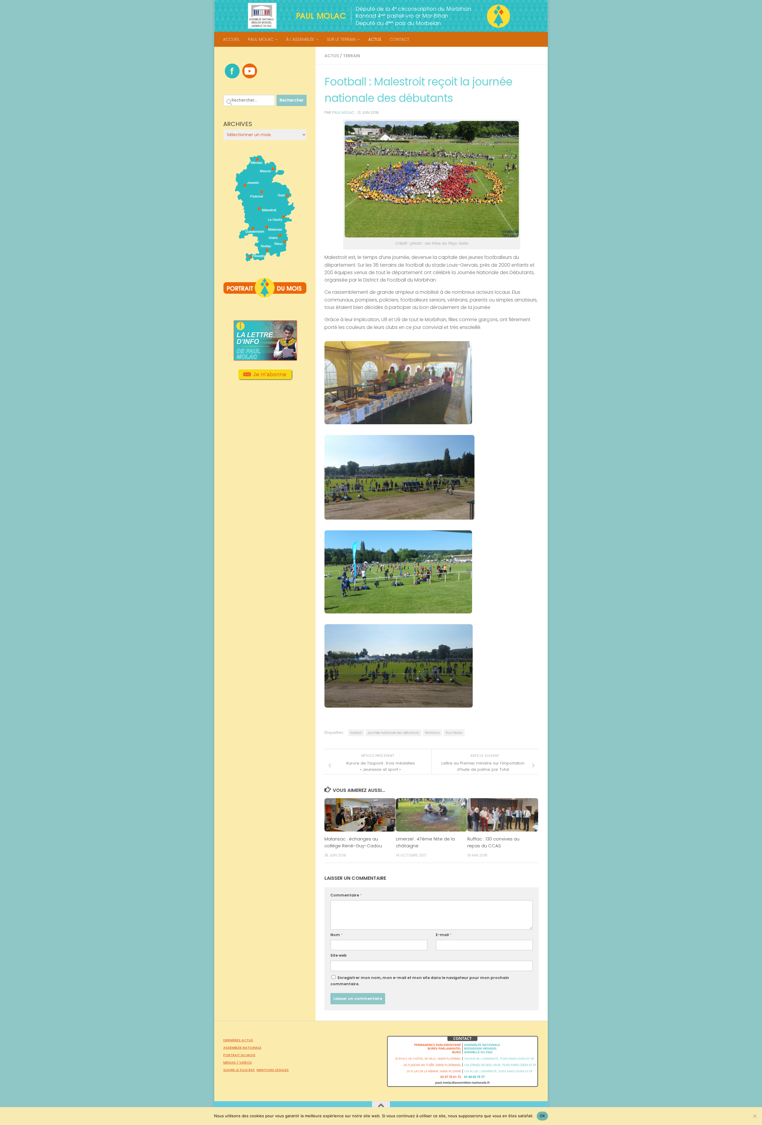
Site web (338, 955)
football (356, 733)
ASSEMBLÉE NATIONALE (242, 1047)
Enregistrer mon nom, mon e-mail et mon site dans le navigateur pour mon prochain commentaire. (419, 980)
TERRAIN (351, 56)
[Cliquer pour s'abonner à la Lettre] (265, 378)
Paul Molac (454, 733)
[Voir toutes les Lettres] (265, 359)
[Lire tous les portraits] (265, 295)
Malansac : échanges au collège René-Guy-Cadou (353, 842)
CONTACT (399, 39)
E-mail (444, 934)
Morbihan (432, 733)
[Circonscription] (265, 259)
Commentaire (346, 895)
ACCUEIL (231, 39)
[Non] (755, 1116)
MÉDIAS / (231, 1062)
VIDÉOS (245, 1062)
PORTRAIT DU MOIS (239, 1055)
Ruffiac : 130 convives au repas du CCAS (493, 842)
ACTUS (374, 39)
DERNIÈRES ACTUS (238, 1040)
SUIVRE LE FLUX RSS (239, 1069)
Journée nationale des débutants (393, 733)
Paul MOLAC (343, 112)
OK (542, 1115)
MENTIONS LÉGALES (273, 1069)
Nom (336, 934)
